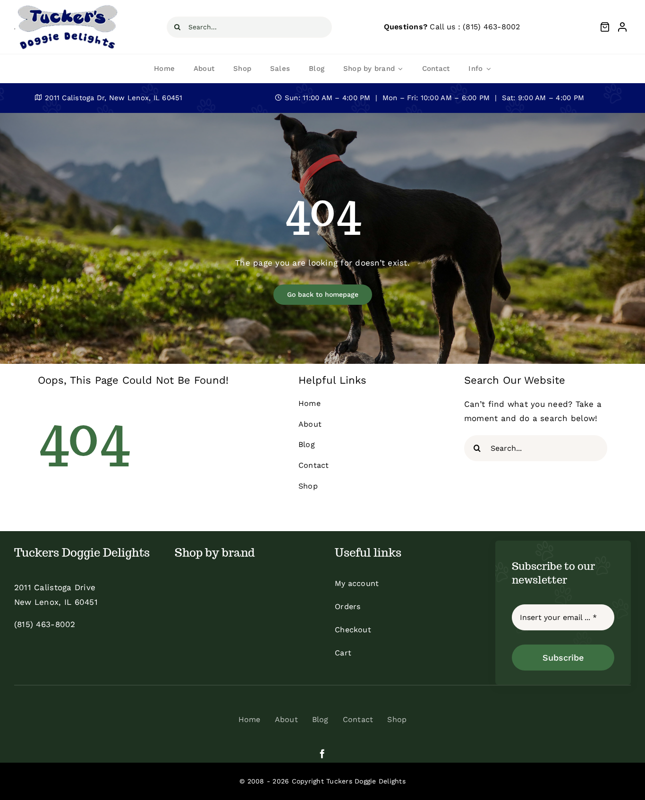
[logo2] (66, 6)
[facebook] (322, 753)
